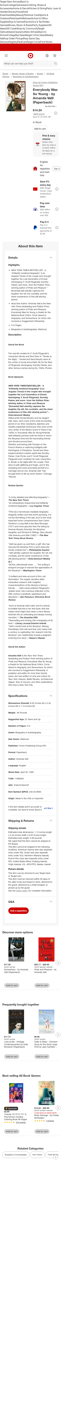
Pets (12, 18)
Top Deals (20, 35)
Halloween (21, 5)
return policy (22, 890)
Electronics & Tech (34, 21)
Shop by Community (27, 28)
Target (5, 73)
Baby (13, 15)
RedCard (22, 41)
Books (40, 73)
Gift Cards (11, 28)
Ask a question (18, 910)
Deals (11, 31)
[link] (45, 106)
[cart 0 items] (55, 55)
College (11, 5)
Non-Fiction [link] (37, 1155)
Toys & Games (16, 21)
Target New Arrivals (10, 1)
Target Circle (33, 41)
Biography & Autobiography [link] (16, 1155)
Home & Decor (21, 8)
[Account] (47, 55)
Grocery (12, 11)
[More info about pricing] (56, 113)
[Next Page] (58, 963)
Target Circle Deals (35, 35)
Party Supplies (40, 25)
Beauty (20, 15)
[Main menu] (6, 55)
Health (18, 18)
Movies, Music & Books (20, 25)
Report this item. (48, 808)
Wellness (26, 18)
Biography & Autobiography (26, 76)
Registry (13, 41)
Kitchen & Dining (37, 8)
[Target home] (30, 56)
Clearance (19, 31)
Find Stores (46, 41)
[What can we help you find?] (30, 63)
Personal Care (31, 15)
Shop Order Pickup (13, 38)
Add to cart (40, 128)
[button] (45, 106)
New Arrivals (31, 31)
